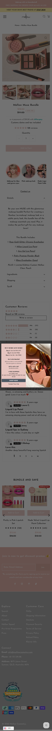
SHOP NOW (13, 380)
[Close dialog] (49, 344)
